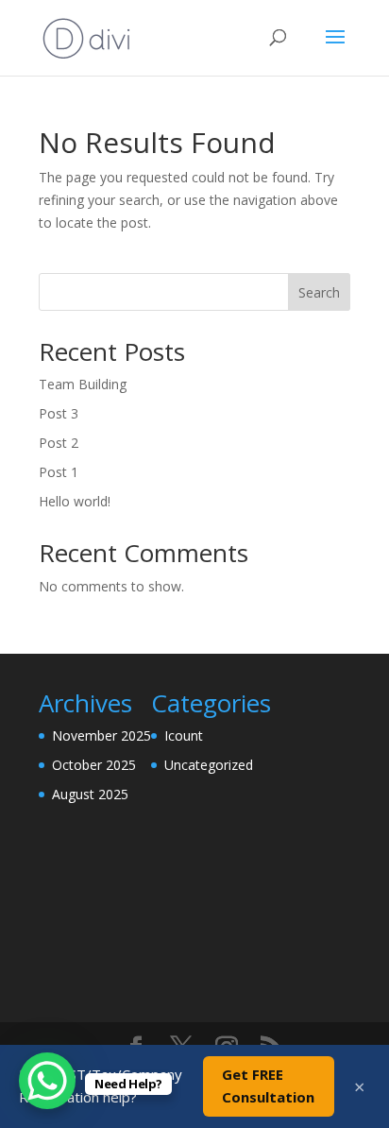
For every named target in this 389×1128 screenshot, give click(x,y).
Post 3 (58, 413)
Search (319, 292)
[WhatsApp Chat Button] (47, 1080)
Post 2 (58, 443)
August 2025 (90, 794)
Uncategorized (208, 765)
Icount (183, 735)
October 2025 (94, 765)
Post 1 (58, 472)
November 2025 (101, 735)
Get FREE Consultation (268, 1085)
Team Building (83, 384)
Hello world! (74, 501)
